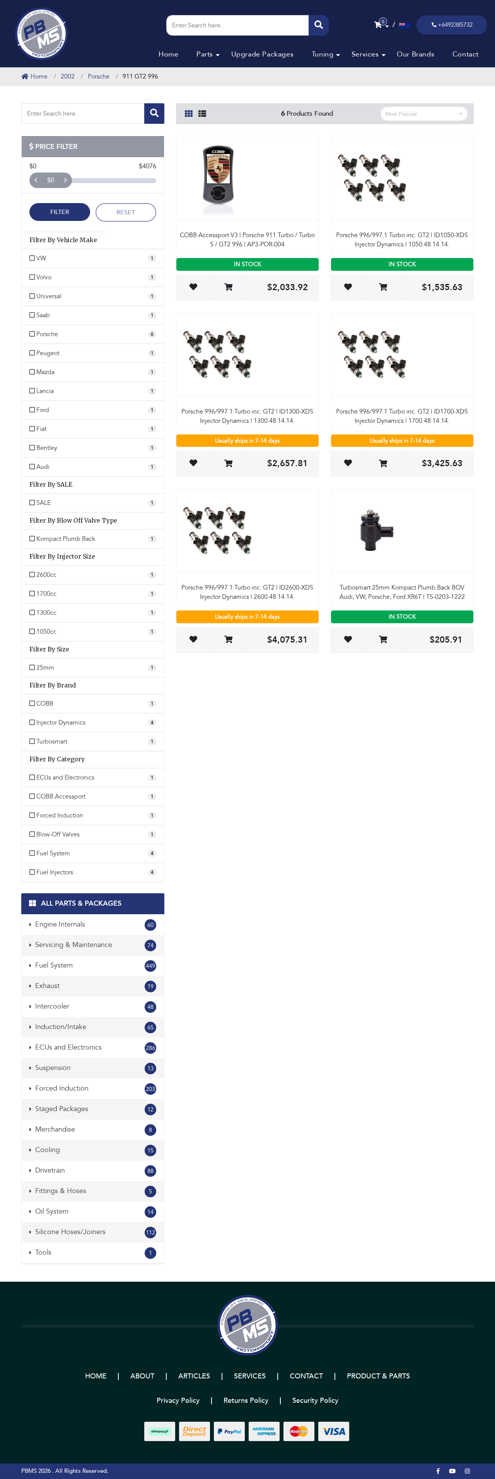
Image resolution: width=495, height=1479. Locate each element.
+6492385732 (455, 25)
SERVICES (250, 1376)
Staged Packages (93, 1109)
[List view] (202, 112)
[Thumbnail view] (189, 112)
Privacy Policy (178, 1400)
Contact (465, 54)
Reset (125, 212)
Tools (92, 1252)
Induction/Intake (93, 1027)
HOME (95, 1376)
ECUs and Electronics (94, 1047)
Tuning (323, 54)
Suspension (93, 1068)
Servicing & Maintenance (93, 945)
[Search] (319, 25)
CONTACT (306, 1376)
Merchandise (92, 1129)
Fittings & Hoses (92, 1191)
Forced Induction (94, 1088)
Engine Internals (93, 924)
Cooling (93, 1150)
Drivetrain (93, 1170)
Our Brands (415, 54)
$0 (50, 180)
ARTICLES (194, 1376)
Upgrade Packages (262, 54)
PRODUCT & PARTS (378, 1376)
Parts (204, 54)
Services (365, 54)
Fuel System (94, 965)
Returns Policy (246, 1400)
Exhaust (93, 986)
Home (168, 54)
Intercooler (93, 1006)
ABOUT (142, 1376)
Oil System (93, 1211)
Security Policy (315, 1400)
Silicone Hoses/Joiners (94, 1232)
